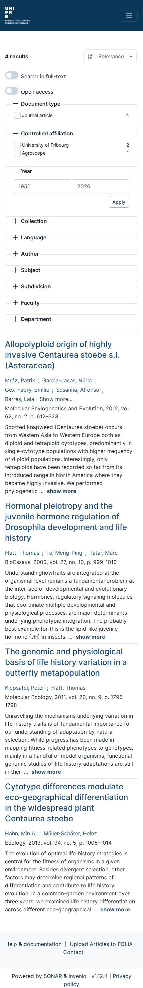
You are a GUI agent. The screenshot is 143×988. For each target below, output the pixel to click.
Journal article (37, 115)
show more (61, 491)
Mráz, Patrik (20, 380)
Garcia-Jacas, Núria (67, 380)
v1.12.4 (99, 976)
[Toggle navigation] (129, 15)
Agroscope (34, 153)
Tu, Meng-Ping (64, 552)
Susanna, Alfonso (77, 389)
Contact (73, 952)
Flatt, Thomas (22, 552)
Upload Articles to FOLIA (101, 944)
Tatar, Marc (103, 552)
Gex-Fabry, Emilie (27, 389)
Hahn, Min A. (21, 833)
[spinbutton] (42, 186)
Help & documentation (33, 944)
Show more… (56, 399)
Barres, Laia (19, 399)
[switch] (11, 75)
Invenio (77, 976)
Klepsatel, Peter (24, 687)
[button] (37, 104)
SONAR (53, 976)
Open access (37, 91)
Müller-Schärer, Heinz (70, 833)
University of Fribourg (45, 145)
